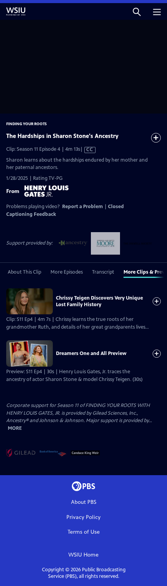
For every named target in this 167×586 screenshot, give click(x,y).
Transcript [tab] (103, 272)
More (15, 428)
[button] (137, 11)
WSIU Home (83, 555)
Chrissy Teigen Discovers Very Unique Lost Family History (99, 301)
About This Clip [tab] (24, 272)
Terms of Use (84, 532)
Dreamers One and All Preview (91, 353)
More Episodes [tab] (66, 272)
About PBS (83, 502)
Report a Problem (82, 206)
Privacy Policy (83, 517)
